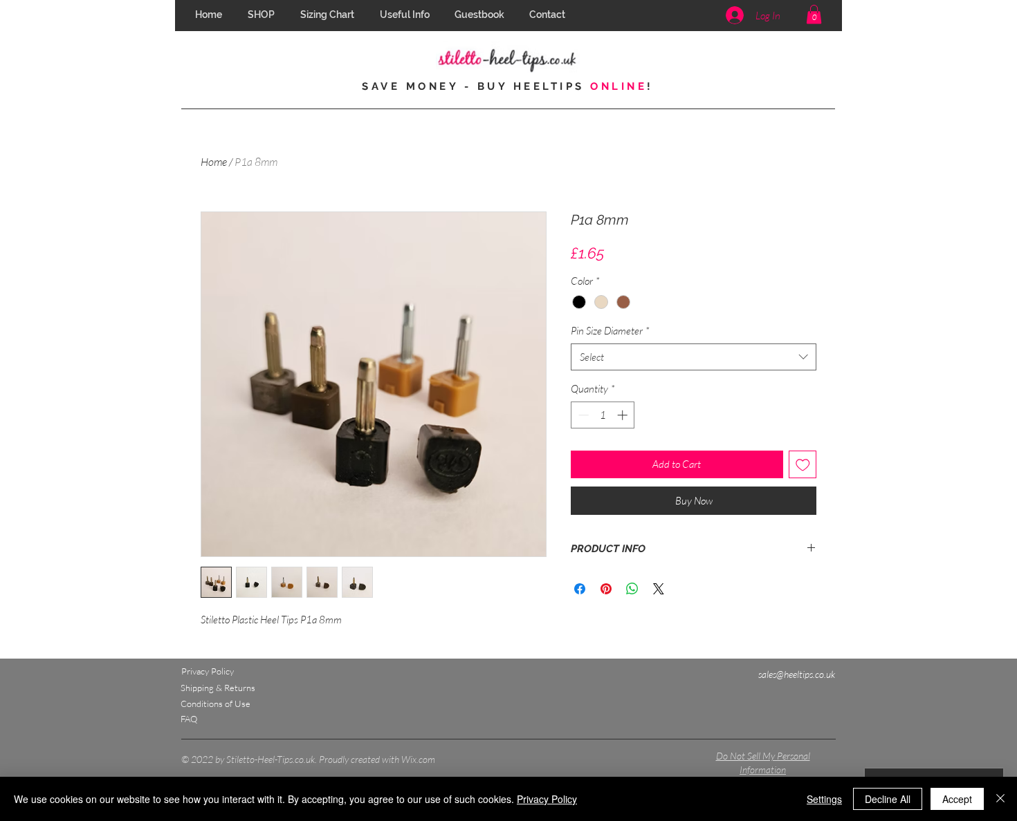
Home (214, 162)
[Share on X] (658, 589)
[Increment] (623, 415)
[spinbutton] (603, 415)
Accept (957, 799)
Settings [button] (824, 799)
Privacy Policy (547, 799)
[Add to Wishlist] (803, 465)
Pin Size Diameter (610, 330)
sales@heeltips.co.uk (796, 674)
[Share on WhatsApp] (632, 589)
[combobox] (693, 356)
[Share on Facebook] (579, 589)
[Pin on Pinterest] (606, 589)
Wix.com (418, 759)
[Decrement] (582, 415)
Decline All (887, 799)
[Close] (1000, 799)
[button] (406, 14)
